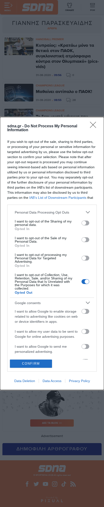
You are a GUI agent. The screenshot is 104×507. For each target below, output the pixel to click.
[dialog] (52, 253)
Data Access (52, 381)
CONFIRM (31, 363)
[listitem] (52, 212)
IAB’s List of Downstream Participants (57, 198)
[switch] (85, 223)
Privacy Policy (79, 381)
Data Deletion (24, 381)
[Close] (94, 126)
